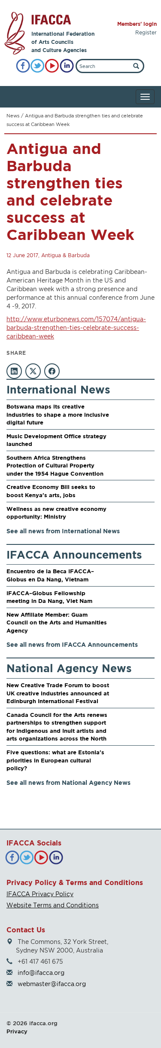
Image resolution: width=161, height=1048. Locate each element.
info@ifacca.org (41, 972)
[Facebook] (23, 66)
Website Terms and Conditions (52, 905)
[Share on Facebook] (52, 371)
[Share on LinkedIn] (14, 371)
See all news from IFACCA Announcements (72, 644)
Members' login (137, 24)
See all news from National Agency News (68, 782)
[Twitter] (37, 66)
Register (146, 32)
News (12, 115)
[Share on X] (33, 371)
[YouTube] (52, 66)
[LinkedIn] (67, 66)
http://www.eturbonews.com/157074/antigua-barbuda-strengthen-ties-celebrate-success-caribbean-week (76, 327)
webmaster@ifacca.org (52, 983)
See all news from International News (63, 531)
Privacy (16, 1031)
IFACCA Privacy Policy (39, 894)
